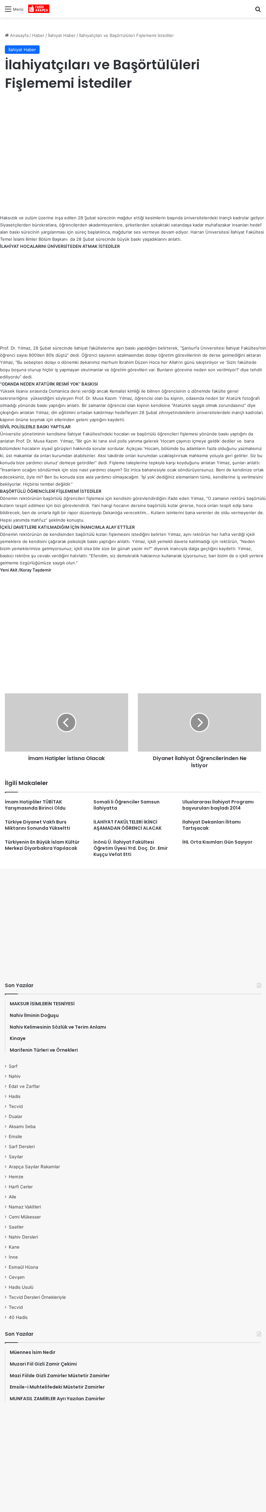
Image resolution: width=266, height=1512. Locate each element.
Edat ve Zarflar (24, 1086)
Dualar (15, 1116)
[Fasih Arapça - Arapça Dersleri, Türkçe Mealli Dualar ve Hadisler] (38, 9)
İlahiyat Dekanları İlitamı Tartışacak (211, 825)
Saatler (16, 1226)
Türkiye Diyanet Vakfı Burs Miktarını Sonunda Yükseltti (37, 825)
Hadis (14, 1096)
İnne (13, 1257)
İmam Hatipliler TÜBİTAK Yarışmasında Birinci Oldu (35, 805)
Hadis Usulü (21, 1287)
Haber (38, 35)
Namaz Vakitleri (25, 1206)
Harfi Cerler (21, 1186)
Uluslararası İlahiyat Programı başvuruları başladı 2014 (218, 805)
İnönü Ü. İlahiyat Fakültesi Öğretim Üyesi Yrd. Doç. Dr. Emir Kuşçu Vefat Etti (130, 848)
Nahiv (15, 1076)
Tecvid (16, 1106)
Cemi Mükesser (25, 1216)
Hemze (16, 1176)
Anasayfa (19, 35)
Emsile (15, 1136)
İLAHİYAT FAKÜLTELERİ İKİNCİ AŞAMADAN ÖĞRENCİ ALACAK (127, 825)
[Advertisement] (133, 149)
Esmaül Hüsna (23, 1267)
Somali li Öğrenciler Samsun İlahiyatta (126, 805)
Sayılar (16, 1156)
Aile (12, 1196)
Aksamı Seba (22, 1126)
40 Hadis (18, 1317)
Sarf (13, 1066)
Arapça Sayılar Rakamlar (34, 1166)
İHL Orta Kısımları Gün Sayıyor (217, 842)
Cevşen (17, 1277)
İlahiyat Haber (62, 35)
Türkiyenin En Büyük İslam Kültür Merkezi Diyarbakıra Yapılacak (42, 845)
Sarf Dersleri (22, 1146)
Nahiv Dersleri (23, 1237)
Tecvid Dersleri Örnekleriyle (37, 1297)
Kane (14, 1247)
